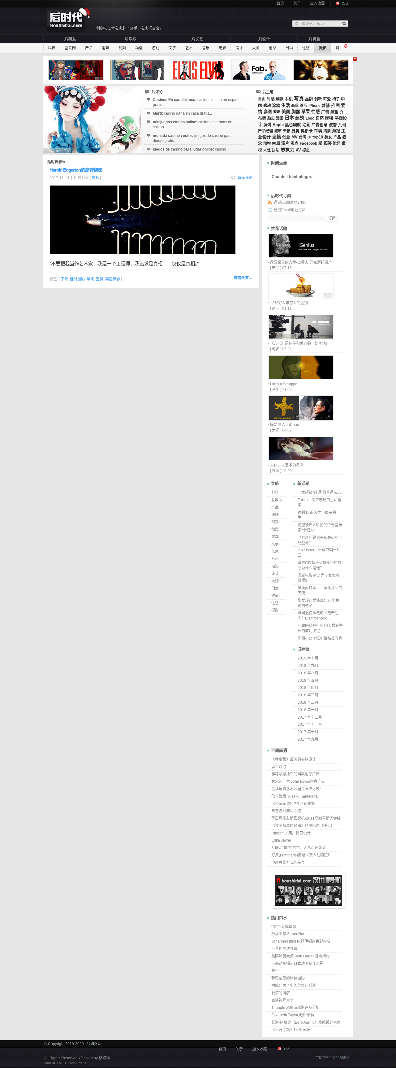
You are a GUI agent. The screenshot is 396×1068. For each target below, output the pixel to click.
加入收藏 (317, 3)
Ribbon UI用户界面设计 (291, 833)
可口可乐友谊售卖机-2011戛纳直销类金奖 (306, 818)
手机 (289, 99)
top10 (317, 137)
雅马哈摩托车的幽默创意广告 (295, 774)
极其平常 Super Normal (291, 934)
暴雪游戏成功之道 (286, 811)
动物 (267, 143)
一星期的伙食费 (284, 949)
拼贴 (275, 150)
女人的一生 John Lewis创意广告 (298, 781)
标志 (306, 150)
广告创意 (320, 124)
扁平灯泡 (278, 767)
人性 (267, 150)
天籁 (286, 131)
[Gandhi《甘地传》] (321, 70)
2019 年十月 (308, 658)
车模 (318, 131)
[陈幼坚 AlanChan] (301, 419)
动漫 (139, 48)
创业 (286, 137)
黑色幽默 (293, 125)
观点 (295, 143)
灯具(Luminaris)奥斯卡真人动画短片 (301, 855)
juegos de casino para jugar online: (189, 151)
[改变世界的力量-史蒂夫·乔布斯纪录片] (301, 256)
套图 (268, 111)
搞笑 (328, 143)
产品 (89, 48)
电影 (222, 48)
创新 (318, 99)
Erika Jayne (281, 840)
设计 (239, 48)
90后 (276, 143)
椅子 (336, 99)
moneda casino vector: (193, 138)
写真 (299, 98)
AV (298, 150)
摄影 (322, 48)
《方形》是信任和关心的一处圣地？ (299, 343)
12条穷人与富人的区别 (289, 303)
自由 (261, 99)
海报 (336, 131)
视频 (122, 48)
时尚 (289, 48)
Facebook (308, 143)
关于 (297, 3)
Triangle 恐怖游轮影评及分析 (295, 1007)
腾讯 (276, 112)
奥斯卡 (307, 131)
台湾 (302, 137)
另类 (295, 131)
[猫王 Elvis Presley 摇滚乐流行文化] (199, 70)
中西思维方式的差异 (288, 862)
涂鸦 (276, 105)
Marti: (182, 113)
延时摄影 (77, 279)
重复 (99, 279)
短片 (285, 143)
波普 (333, 125)
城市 (278, 131)
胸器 (295, 111)
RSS (344, 3)
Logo (310, 118)
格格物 (104, 1058)
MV (294, 137)
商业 (295, 105)
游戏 (155, 48)
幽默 (279, 99)
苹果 (305, 111)
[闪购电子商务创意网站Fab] (260, 70)
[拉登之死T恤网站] (137, 70)
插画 (335, 105)
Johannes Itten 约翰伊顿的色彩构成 (300, 941)
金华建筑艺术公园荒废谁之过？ (297, 789)
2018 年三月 (308, 695)
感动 (267, 105)
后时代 (94, 1044)
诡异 (336, 143)
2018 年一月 (308, 710)
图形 (303, 105)
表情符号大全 (282, 1000)
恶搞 (276, 136)
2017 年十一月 (310, 724)
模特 (329, 118)
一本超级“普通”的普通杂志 (319, 492)
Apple (278, 125)
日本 (289, 117)
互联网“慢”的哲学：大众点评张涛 (298, 848)
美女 (328, 137)
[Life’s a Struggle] (301, 378)
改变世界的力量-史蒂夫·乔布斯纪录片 (301, 262)
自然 (320, 118)
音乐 (205, 48)
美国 (286, 111)
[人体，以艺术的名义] (301, 459)
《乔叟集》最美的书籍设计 (293, 759)
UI (309, 137)
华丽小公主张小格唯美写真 (320, 638)
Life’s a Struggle (283, 384)
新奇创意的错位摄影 (288, 978)
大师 (256, 48)
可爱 (327, 99)
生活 (285, 105)
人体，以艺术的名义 (286, 465)
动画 (306, 124)
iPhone (314, 105)
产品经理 (265, 131)
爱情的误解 (280, 993)
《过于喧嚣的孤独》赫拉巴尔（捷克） (302, 826)
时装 (271, 99)
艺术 (189, 48)
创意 (272, 48)
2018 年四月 (308, 687)
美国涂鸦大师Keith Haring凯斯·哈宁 (301, 956)
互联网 (70, 48)
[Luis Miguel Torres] (76, 70)
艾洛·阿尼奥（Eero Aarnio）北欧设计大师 (306, 1022)
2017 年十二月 (310, 717)
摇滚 (327, 131)
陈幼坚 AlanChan (284, 424)
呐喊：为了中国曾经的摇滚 (293, 985)
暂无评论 (245, 178)
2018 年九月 (308, 665)
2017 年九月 (308, 739)
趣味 (105, 48)
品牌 (309, 99)
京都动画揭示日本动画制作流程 (297, 963)
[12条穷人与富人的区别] (301, 297)
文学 (172, 48)
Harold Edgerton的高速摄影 (76, 170)
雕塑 (334, 112)
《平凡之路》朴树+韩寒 (291, 1030)
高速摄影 (112, 279)
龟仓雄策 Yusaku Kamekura (294, 796)
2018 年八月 (308, 673)
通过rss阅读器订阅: (290, 202)
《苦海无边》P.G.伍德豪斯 (293, 804)
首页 (280, 3)
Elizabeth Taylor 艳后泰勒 (292, 1015)
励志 (271, 118)
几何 (342, 124)
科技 (51, 48)
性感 (306, 48)
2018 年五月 (308, 680)
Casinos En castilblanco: (197, 102)
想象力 (288, 149)
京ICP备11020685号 (332, 1058)
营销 (326, 105)
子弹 (64, 279)
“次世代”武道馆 (283, 927)
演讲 (267, 124)
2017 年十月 (308, 732)
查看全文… (243, 278)
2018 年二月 (308, 702)
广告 (325, 111)
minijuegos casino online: (192, 124)
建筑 (299, 118)
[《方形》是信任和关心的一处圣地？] (301, 337)
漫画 (279, 118)
